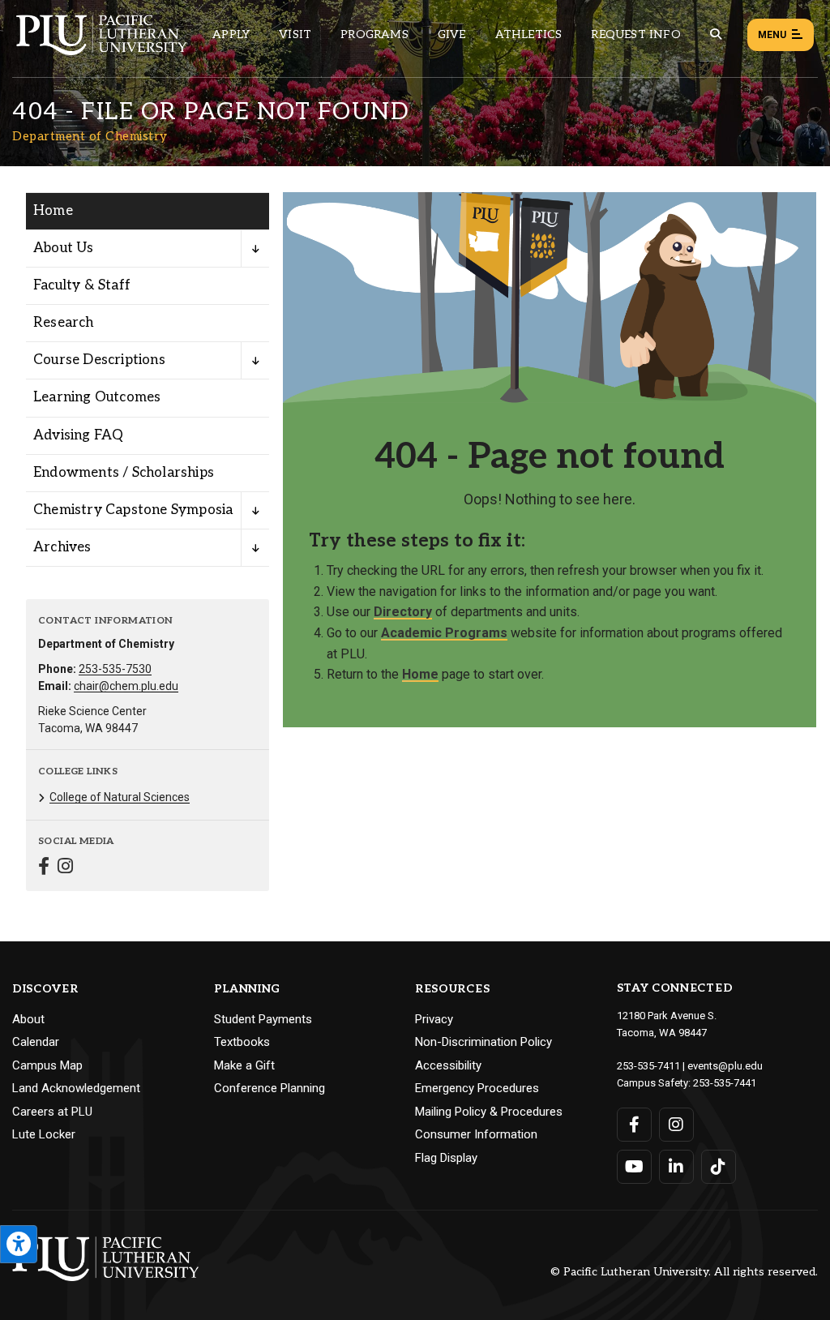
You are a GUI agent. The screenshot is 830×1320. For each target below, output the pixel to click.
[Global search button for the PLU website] (716, 34)
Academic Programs (444, 633)
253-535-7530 (115, 668)
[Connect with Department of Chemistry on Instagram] (65, 868)
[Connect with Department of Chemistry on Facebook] (43, 868)
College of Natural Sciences (119, 797)
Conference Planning (269, 1088)
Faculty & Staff (81, 285)
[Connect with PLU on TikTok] (718, 1167)
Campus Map (47, 1065)
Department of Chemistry (90, 136)
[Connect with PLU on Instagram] (676, 1125)
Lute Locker (43, 1134)
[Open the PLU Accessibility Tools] (18, 1244)
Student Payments (263, 1019)
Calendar (35, 1042)
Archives (62, 547)
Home (53, 211)
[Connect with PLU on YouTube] (634, 1167)
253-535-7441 (724, 1083)
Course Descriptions (99, 360)
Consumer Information (476, 1134)
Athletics (529, 34)
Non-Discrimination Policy (483, 1042)
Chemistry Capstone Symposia (133, 510)
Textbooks (242, 1042)
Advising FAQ (78, 435)
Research (63, 323)
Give (452, 34)
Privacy (434, 1019)
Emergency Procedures (477, 1088)
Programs (374, 34)
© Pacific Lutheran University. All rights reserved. (684, 1272)
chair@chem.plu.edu (126, 685)
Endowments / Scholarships (123, 473)
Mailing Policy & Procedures (489, 1111)
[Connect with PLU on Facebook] (634, 1125)
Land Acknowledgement (76, 1088)
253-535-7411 (648, 1066)
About (28, 1019)
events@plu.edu (725, 1066)
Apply (231, 34)
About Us (63, 248)
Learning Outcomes (96, 397)
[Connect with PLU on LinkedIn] (676, 1167)
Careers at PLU (52, 1111)
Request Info (635, 34)
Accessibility (448, 1065)
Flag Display (446, 1158)
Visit (295, 34)
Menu (772, 35)
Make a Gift (244, 1065)
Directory (403, 611)
